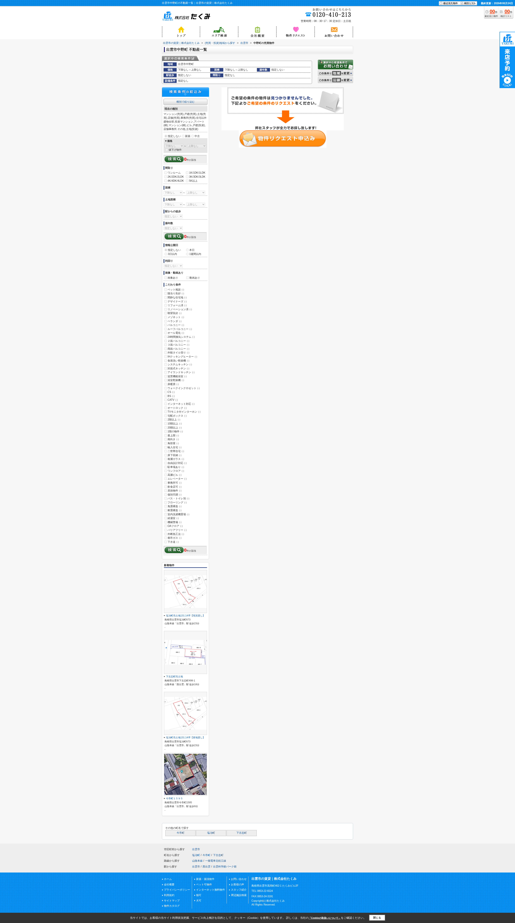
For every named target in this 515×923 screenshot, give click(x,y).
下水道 (173, 541)
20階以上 (175, 427)
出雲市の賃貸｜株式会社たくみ (274, 878)
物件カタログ (172, 905)
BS (171, 396)
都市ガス (174, 537)
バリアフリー (177, 530)
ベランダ (174, 321)
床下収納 (174, 455)
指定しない (174, 136)
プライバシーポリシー (177, 889)
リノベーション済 (180, 309)
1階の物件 (175, 431)
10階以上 (175, 423)
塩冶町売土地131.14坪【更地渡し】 (185, 737)
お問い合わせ (239, 879)
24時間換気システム (181, 336)
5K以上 (193, 180)
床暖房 (173, 384)
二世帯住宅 (176, 451)
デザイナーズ (177, 301)
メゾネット (176, 317)
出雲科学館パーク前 (225, 866)
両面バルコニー (178, 348)
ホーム (168, 879)
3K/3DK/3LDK (197, 176)
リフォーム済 (177, 305)
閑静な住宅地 (177, 297)
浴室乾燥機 (176, 380)
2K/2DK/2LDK (176, 176)
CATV (173, 399)
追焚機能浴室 (177, 376)
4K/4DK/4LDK (176, 180)
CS (171, 392)
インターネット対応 (181, 403)
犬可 (198, 900)
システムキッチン (180, 364)
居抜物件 (174, 490)
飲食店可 (174, 486)
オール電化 (176, 332)
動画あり (195, 277)
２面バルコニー (178, 340)
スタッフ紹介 (239, 889)
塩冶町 (211, 832)
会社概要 (169, 884)
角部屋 (173, 443)
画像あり (173, 277)
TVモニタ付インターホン (184, 411)
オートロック (177, 407)
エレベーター (177, 478)
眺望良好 (174, 313)
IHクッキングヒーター (182, 356)
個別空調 (174, 494)
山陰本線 (197, 860)
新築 (187, 136)
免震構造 (174, 506)
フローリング (177, 502)
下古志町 (241, 832)
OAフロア (175, 525)
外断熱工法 (176, 534)
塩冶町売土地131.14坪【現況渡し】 (185, 615)
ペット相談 (176, 289)
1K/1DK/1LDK (197, 172)
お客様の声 (237, 884)
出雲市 (196, 849)
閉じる (377, 917)
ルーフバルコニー (180, 329)
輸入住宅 (174, 447)
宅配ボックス (177, 415)
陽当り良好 (176, 293)
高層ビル (174, 474)
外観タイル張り (178, 352)
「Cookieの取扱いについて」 (325, 918)
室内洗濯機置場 (178, 514)
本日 (192, 249)
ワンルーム (174, 172)
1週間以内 (195, 253)
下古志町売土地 (174, 676)
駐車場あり (176, 467)
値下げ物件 (175, 149)
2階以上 (174, 419)
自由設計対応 (177, 463)
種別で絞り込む (185, 101)
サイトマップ (172, 900)
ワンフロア (176, 470)
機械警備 (174, 522)
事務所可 (174, 482)
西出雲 (206, 866)
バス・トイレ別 (178, 498)
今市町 (180, 832)
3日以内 (172, 253)
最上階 (173, 435)
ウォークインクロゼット (184, 388)
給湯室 (173, 518)
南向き (173, 439)
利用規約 (169, 895)
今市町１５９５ (174, 798)
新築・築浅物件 (205, 879)
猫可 (198, 895)
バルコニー (176, 325)
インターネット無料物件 (210, 889)
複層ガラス (176, 458)
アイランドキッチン (181, 372)
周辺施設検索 (239, 895)
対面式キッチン (178, 368)
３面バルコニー (178, 344)
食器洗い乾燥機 (178, 360)
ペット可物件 (204, 884)
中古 (197, 136)
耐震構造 (174, 510)
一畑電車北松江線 (215, 860)
